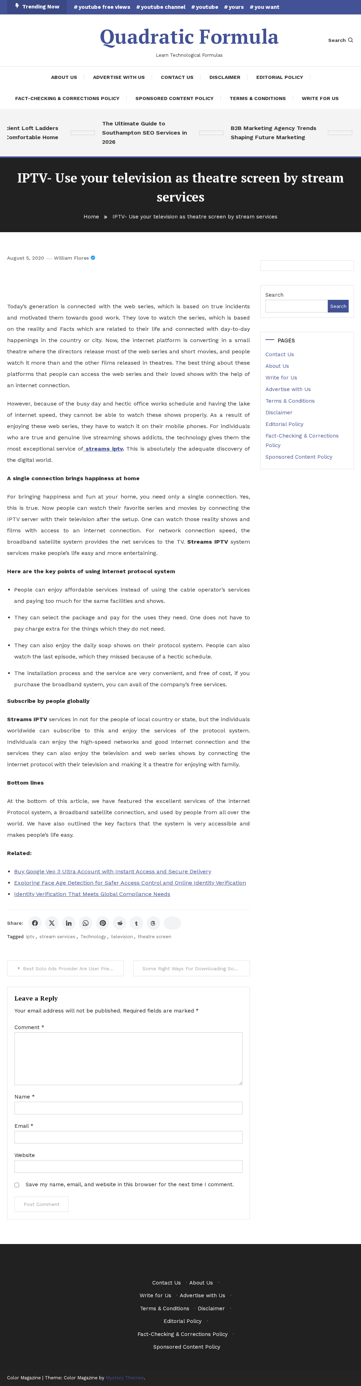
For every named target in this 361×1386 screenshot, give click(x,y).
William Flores (71, 258)
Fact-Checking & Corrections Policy (67, 98)
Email (23, 1126)
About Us (64, 77)
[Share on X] (52, 923)
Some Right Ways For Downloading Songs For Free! (196, 968)
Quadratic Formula (189, 36)
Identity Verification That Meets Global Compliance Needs (92, 894)
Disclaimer (224, 77)
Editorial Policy (279, 77)
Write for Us (320, 98)
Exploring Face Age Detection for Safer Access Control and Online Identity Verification (130, 882)
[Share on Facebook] (35, 923)
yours (236, 7)
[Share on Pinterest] (102, 923)
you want (267, 7)
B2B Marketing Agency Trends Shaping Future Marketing (266, 133)
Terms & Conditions (258, 98)
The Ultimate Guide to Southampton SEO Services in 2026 (136, 132)
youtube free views (104, 7)
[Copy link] (172, 923)
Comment (29, 1027)
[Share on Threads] (153, 923)
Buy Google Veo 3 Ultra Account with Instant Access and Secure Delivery (112, 871)
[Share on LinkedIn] (68, 923)
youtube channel (163, 7)
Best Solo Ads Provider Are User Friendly (71, 968)
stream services (57, 936)
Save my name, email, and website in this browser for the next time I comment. (130, 1184)
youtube (207, 7)
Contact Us (177, 77)
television (122, 936)
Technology (93, 936)
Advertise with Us (119, 77)
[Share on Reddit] (119, 923)
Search (337, 40)
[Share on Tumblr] (136, 923)
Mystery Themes (125, 1377)
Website (24, 1155)
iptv (30, 936)
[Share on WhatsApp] (85, 923)
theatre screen (154, 936)
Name (24, 1097)
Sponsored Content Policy (174, 98)
